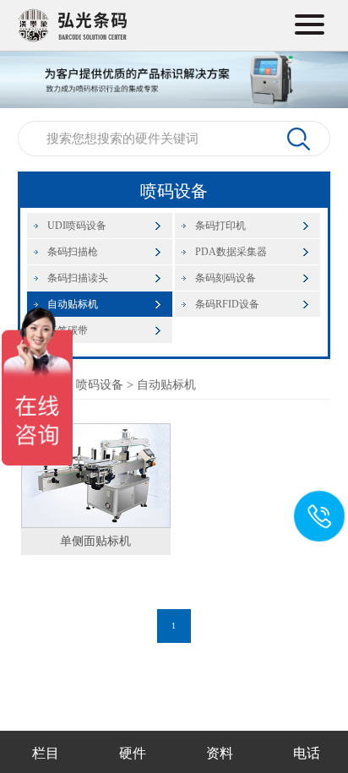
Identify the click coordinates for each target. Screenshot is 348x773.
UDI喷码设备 (76, 225)
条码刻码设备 (225, 278)
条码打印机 (220, 225)
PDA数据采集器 (231, 252)
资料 (219, 753)
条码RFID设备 (227, 304)
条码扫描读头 (77, 278)
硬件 (132, 753)
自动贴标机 (72, 304)
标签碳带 (67, 330)
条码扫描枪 (72, 252)
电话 (306, 753)
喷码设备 (99, 384)
